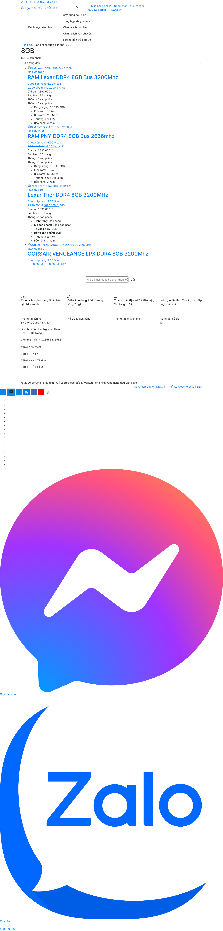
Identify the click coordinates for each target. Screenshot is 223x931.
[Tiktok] (48, 392)
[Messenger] (19, 392)
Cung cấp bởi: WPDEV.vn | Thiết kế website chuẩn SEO (168, 386)
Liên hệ (52, 2)
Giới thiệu (40, 2)
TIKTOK (27, 2)
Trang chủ (27, 44)
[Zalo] (26, 392)
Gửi (133, 279)
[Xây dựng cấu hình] (3, 392)
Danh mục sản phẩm (41, 27)
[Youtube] (41, 392)
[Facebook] (34, 392)
